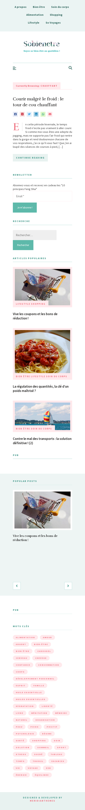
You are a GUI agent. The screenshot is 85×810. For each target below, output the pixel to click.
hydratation (25, 706)
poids (34, 727)
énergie (21, 775)
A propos (20, 7)
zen (48, 768)
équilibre (42, 775)
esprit (21, 685)
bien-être (41, 644)
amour (47, 637)
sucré (38, 754)
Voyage (33, 768)
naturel (21, 720)
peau (19, 727)
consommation (48, 665)
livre (19, 713)
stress (21, 754)
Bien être (39, 7)
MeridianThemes (42, 800)
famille (38, 685)
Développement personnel (35, 678)
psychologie (25, 733)
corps (20, 672)
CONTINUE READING (30, 157)
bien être (22, 651)
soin (57, 740)
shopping (39, 740)
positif (52, 727)
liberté (47, 706)
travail (38, 761)
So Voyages (53, 22)
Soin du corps (60, 7)
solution (22, 747)
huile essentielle (29, 692)
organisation (45, 720)
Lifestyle (33, 22)
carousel (44, 651)
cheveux (41, 658)
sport (61, 747)
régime (47, 733)
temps (20, 761)
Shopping (56, 15)
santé (20, 740)
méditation (39, 713)
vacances (57, 761)
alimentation (25, 637)
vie (18, 768)
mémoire (61, 713)
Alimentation (34, 15)
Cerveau (21, 658)
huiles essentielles (30, 699)
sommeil (43, 747)
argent (21, 644)
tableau (56, 754)
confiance (23, 665)
